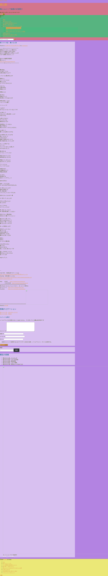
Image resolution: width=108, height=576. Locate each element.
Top (4, 19)
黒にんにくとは (7, 21)
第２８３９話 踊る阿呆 (9, 361)
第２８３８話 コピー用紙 (10, 362)
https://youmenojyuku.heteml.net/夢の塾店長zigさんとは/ (14, 274)
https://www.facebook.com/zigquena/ (16, 289)
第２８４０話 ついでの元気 (10, 359)
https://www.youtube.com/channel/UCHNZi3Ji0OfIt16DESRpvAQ (16, 277)
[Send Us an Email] (0, 14)
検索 (1, 347)
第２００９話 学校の (6, 314)
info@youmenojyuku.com (6, 278)
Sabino (5, 559)
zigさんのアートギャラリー (13, 30)
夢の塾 (3, 4)
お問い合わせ (6, 33)
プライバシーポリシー (9, 36)
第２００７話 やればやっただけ (9, 312)
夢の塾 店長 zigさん (8, 24)
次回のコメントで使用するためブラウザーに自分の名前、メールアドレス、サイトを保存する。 (27, 342)
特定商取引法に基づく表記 (10, 35)
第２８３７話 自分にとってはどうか (13, 364)
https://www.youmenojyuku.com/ (16, 287)
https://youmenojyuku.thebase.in (17, 281)
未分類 (6, 305)
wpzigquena (25, 45)
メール (2, 336)
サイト (2, 339)
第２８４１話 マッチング (10, 358)
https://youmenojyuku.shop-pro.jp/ (20, 283)
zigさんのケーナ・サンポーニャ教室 (15, 31)
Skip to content (3, 0)
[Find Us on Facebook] (1, 14)
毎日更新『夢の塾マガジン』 (13, 28)
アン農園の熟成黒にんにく (10, 23)
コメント (3, 331)
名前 (2, 333)
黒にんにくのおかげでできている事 (12, 26)
